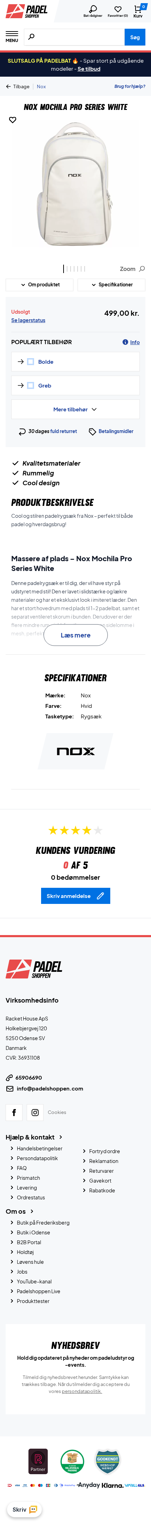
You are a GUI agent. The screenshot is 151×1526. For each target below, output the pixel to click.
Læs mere (76, 635)
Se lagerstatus (28, 320)
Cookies (57, 1112)
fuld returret (63, 431)
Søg (135, 37)
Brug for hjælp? (129, 86)
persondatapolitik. (82, 1391)
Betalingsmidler (116, 431)
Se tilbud (89, 68)
